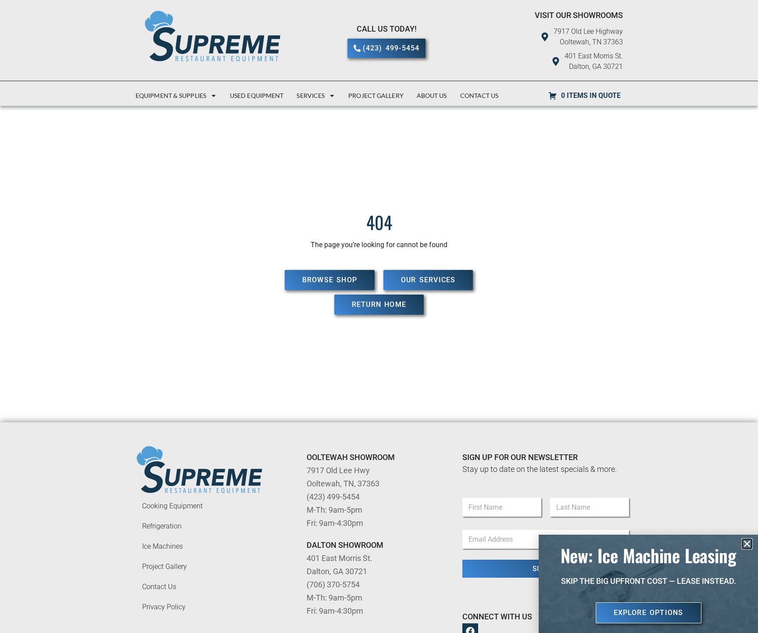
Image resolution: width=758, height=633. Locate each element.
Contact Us (479, 95)
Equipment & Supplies (171, 95)
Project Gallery (376, 95)
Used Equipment (256, 95)
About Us (432, 95)
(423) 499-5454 (333, 496)
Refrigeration (162, 526)
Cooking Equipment (172, 506)
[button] (747, 543)
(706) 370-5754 (333, 584)
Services (311, 95)
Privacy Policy (164, 607)
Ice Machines (162, 546)
